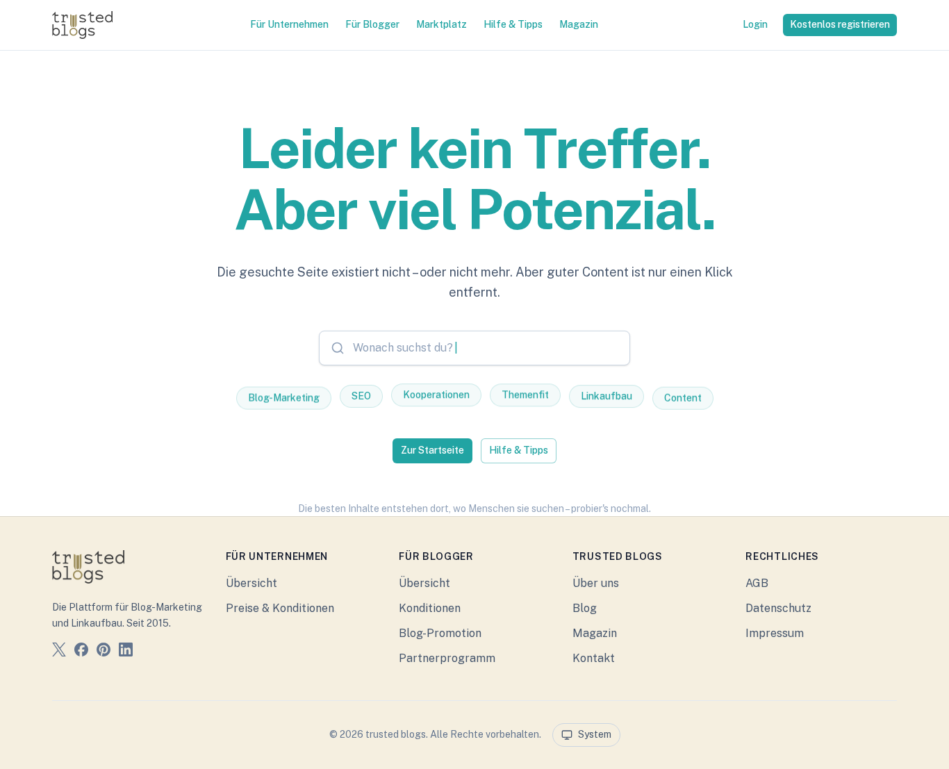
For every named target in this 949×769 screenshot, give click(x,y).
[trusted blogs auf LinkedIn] (126, 652)
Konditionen (430, 608)
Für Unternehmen (289, 24)
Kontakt (593, 658)
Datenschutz (778, 608)
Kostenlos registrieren (840, 24)
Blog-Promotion (440, 633)
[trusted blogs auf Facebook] (81, 652)
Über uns (595, 583)
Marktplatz (441, 24)
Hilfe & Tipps (513, 24)
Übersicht (251, 583)
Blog (584, 608)
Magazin (578, 24)
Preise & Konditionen (280, 608)
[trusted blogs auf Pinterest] (103, 652)
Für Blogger (372, 24)
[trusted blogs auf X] (59, 652)
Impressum (774, 633)
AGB (756, 583)
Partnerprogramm (447, 658)
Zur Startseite (432, 450)
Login (755, 24)
